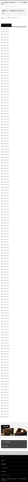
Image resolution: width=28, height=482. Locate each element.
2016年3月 (5, 370)
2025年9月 (5, 59)
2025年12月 (5, 50)
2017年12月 (5, 313)
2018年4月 (5, 302)
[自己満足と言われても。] (7, 432)
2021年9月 (5, 190)
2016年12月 (5, 345)
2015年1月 (5, 408)
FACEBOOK (3, 464)
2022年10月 (5, 154)
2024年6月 (5, 100)
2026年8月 (5, 29)
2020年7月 (5, 228)
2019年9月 (5, 255)
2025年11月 (5, 53)
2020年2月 (5, 242)
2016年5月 (5, 364)
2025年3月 (5, 75)
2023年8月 (5, 127)
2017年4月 (5, 334)
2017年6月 (5, 329)
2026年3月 (5, 42)
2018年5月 (5, 299)
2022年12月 (5, 149)
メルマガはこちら (4, 467)
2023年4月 (5, 138)
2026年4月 (5, 39)
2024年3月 (5, 108)
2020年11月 (5, 217)
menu (25, 2)
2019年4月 (5, 269)
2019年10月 (5, 252)
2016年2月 (5, 373)
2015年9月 (5, 386)
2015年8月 (5, 389)
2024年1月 (5, 113)
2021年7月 (5, 195)
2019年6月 (5, 263)
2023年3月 (5, 141)
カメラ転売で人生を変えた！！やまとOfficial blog (15, 478)
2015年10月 (5, 384)
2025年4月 (5, 72)
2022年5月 (5, 168)
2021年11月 (5, 184)
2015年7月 (5, 392)
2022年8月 (5, 160)
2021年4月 (5, 203)
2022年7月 (5, 162)
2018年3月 (5, 304)
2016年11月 (5, 348)
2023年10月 (5, 121)
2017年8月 (5, 323)
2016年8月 (5, 356)
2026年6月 (5, 34)
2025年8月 (5, 61)
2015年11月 (5, 381)
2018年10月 (5, 285)
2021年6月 (5, 198)
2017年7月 (5, 326)
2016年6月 (5, 362)
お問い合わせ (3, 471)
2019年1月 (5, 277)
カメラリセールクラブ (5, 475)
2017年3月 (5, 337)
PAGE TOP (15, 453)
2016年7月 (5, 359)
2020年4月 (5, 236)
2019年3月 (5, 272)
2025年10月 (5, 56)
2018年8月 (5, 291)
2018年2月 (5, 307)
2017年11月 (5, 315)
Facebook (7, 442)
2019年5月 (5, 266)
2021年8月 (5, 192)
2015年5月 (5, 397)
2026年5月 (5, 37)
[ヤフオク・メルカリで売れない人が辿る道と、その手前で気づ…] (20, 432)
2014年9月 (5, 416)
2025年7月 (5, 64)
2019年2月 (5, 274)
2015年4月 (5, 400)
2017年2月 (5, 340)
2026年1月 (5, 48)
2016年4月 (5, 367)
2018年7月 (5, 293)
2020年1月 (5, 244)
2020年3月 (5, 239)
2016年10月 (5, 351)
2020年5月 (5, 233)
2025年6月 (5, 67)
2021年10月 (5, 187)
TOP (2, 456)
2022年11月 (5, 151)
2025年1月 (5, 80)
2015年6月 (5, 394)
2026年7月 (5, 31)
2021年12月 (5, 181)
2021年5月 (5, 201)
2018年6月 (5, 296)
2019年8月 (5, 258)
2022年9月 (5, 157)
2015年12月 (5, 378)
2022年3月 (5, 173)
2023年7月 (5, 130)
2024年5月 (5, 102)
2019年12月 (5, 247)
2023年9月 (5, 124)
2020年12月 (5, 214)
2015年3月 (5, 403)
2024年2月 (5, 110)
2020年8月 (5, 225)
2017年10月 (5, 318)
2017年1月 (5, 343)
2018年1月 (5, 310)
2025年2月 (5, 78)
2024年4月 (5, 105)
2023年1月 (5, 146)
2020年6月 (5, 231)
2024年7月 (5, 97)
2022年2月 (5, 176)
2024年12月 (5, 83)
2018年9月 (5, 288)
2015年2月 (5, 405)
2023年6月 (5, 132)
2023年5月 (5, 135)
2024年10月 (5, 89)
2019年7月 (5, 261)
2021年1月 (5, 212)
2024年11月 (5, 86)
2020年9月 (5, 222)
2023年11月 (5, 119)
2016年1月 (5, 375)
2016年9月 (5, 354)
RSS (6, 446)
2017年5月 (5, 332)
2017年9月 (5, 321)
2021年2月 (5, 209)
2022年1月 (5, 179)
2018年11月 (5, 283)
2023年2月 (5, 143)
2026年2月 (5, 45)
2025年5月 (5, 69)
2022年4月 (5, 171)
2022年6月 (5, 165)
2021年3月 (5, 206)
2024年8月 (5, 94)
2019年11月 (5, 250)
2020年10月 (5, 220)
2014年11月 (5, 414)
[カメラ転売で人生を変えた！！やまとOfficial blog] (14, 3)
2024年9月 (5, 91)
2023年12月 (5, 116)
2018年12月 (5, 280)
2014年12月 (5, 411)
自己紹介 (3, 460)
